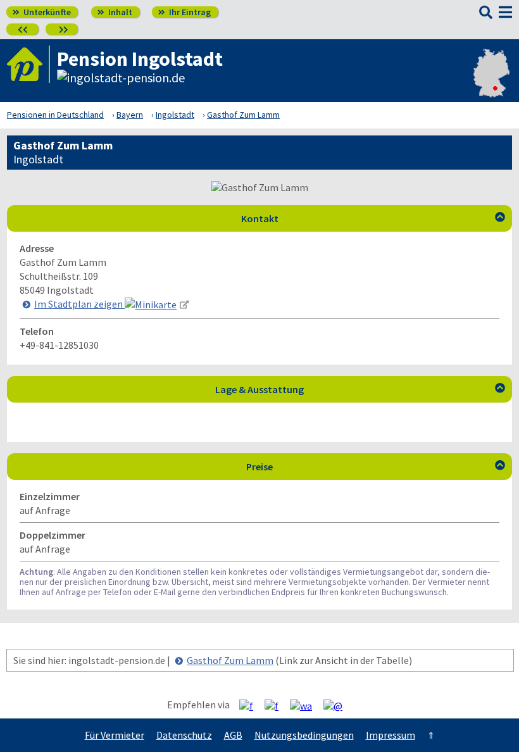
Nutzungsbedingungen (304, 735)
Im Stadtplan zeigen (79, 304)
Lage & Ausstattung (360, 389)
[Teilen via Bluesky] (276, 705)
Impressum (390, 735)
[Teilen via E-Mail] (337, 705)
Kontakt (373, 218)
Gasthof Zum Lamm (230, 660)
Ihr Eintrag (184, 12)
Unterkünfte (42, 12)
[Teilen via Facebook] (251, 705)
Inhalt (114, 12)
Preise (375, 466)
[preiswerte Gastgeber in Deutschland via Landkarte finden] (491, 80)
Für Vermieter (114, 735)
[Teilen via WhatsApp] (306, 705)
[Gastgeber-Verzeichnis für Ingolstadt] (28, 64)
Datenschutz (184, 735)
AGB (233, 735)
